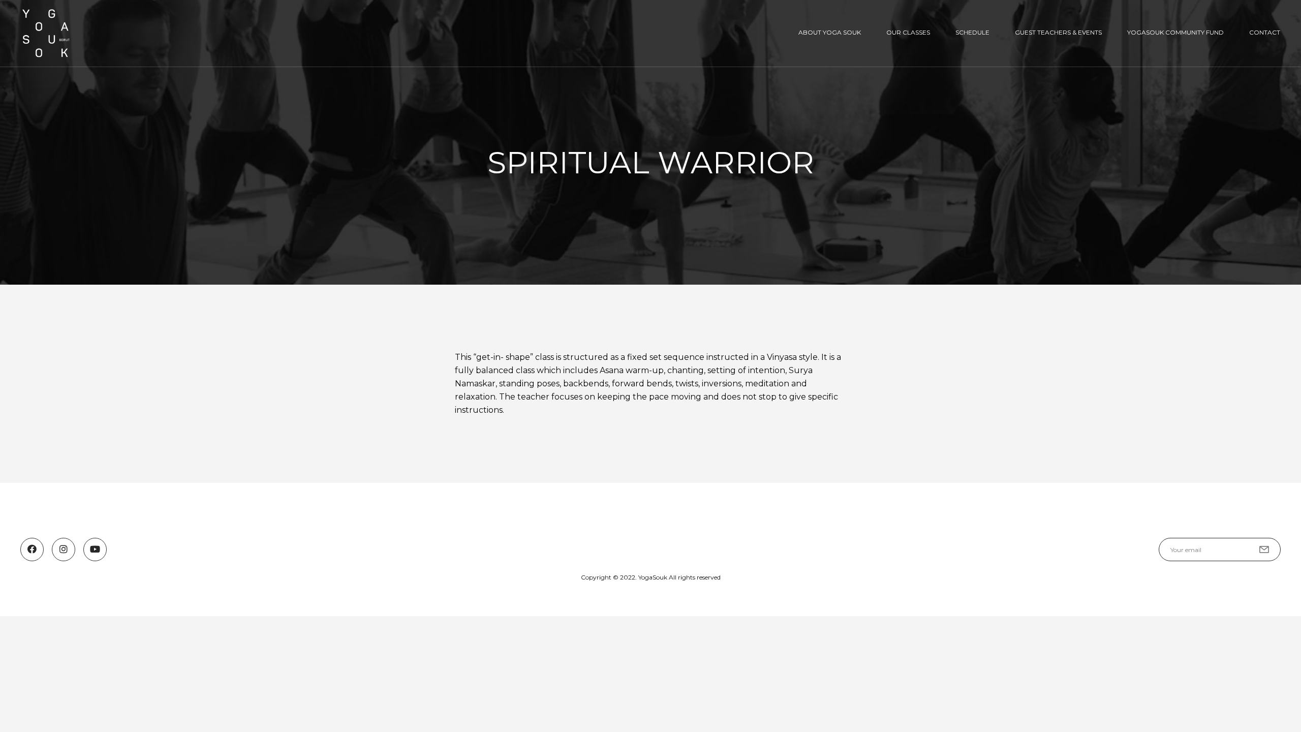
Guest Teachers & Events (1058, 32)
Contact (1264, 32)
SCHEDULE (972, 32)
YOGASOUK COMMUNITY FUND (1175, 32)
